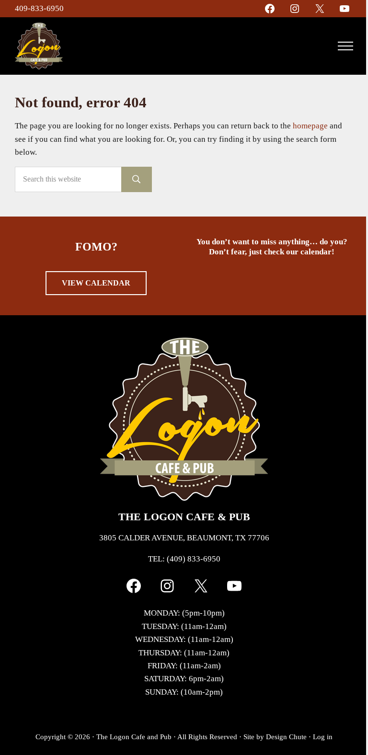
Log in (323, 736)
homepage (310, 125)
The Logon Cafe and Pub (134, 736)
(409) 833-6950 (193, 558)
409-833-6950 (39, 8)
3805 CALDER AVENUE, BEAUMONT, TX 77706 (184, 537)
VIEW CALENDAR (96, 283)
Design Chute (286, 736)
